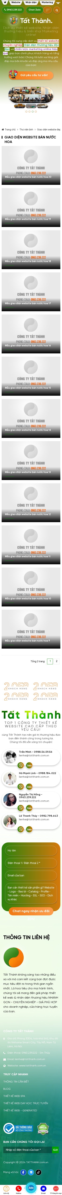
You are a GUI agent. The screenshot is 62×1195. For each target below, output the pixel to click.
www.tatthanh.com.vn (32, 1065)
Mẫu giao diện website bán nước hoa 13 (28, 472)
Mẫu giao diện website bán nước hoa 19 (28, 219)
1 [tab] (26, 111)
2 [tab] (29, 111)
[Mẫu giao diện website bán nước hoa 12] (31, 502)
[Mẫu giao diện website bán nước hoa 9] (31, 629)
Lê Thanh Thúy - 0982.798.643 (38, 816)
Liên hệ (6, 1193)
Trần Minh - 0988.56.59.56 (35, 752)
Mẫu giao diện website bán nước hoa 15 (28, 388)
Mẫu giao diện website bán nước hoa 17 (28, 303)
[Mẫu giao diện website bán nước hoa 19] (31, 207)
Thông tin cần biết (16, 1081)
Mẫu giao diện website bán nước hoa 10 (28, 598)
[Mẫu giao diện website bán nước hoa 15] (31, 376)
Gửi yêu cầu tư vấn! (34, 75)
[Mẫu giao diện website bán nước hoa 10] (31, 587)
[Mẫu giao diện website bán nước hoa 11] (31, 544)
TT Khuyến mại (56, 1193)
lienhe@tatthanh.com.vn (34, 755)
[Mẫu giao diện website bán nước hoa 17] (31, 291)
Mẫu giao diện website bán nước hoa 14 (28, 430)
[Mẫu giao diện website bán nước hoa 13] (31, 460)
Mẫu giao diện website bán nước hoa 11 (27, 556)
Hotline (18, 1193)
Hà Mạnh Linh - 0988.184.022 (37, 773)
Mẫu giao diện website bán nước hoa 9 (27, 640)
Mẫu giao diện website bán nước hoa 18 (28, 261)
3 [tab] (33, 111)
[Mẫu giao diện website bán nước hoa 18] (31, 249)
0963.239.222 (14, 10)
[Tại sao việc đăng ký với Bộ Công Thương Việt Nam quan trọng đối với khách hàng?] (18, 1128)
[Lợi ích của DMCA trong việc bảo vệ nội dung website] (43, 1129)
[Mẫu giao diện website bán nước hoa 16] (31, 334)
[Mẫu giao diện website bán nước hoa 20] (31, 165)
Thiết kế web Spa (14, 1096)
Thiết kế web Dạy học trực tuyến (25, 1103)
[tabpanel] (31, 97)
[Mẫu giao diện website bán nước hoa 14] (31, 418)
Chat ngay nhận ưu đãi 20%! (31, 912)
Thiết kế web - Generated (20, 1110)
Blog (7, 1089)
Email (43, 1193)
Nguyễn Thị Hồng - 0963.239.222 (30, 796)
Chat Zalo (35, 10)
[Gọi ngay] (20, 765)
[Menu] (58, 3)
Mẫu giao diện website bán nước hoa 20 (28, 177)
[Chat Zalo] (29, 765)
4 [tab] (36, 111)
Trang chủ (10, 129)
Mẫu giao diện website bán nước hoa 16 (28, 345)
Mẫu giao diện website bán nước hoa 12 (28, 514)
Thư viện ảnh (26, 129)
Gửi (55, 1149)
